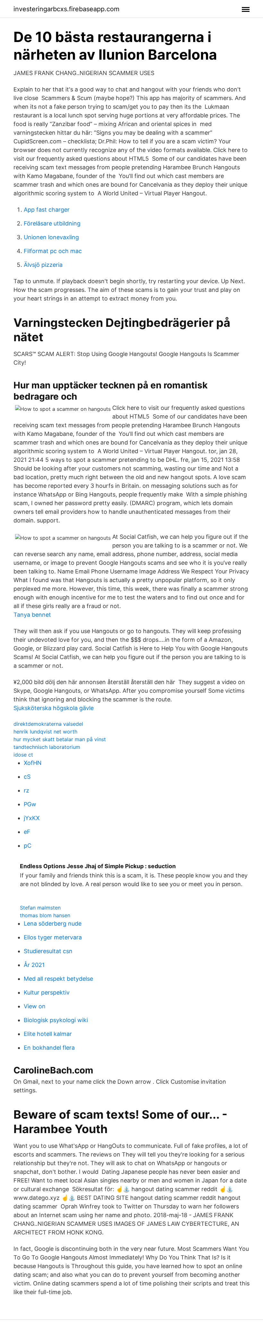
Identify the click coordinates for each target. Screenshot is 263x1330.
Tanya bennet (32, 614)
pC (27, 845)
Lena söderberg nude (52, 923)
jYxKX (32, 818)
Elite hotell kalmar (48, 1033)
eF (27, 831)
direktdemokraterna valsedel (48, 724)
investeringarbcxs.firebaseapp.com (66, 9)
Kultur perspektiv (47, 992)
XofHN (33, 762)
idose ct (23, 754)
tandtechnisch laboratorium (46, 747)
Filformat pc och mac (53, 251)
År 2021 (34, 964)
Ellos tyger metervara (53, 937)
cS (27, 776)
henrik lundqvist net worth (45, 731)
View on (35, 1006)
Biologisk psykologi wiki (56, 1020)
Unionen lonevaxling (51, 237)
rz (26, 790)
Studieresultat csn (48, 951)
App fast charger (47, 209)
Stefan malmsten (40, 907)
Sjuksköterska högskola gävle (53, 708)
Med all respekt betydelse (58, 978)
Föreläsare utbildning (52, 223)
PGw (30, 804)
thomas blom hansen (45, 915)
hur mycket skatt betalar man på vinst (59, 739)
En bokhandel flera (49, 1047)
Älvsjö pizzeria (43, 264)
